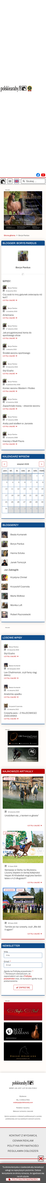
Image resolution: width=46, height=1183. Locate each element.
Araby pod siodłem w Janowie (18, 423)
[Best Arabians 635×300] (23, 1040)
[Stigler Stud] (23, 1020)
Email (7, 961)
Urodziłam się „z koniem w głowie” (22, 815)
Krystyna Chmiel (18, 577)
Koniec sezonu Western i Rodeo (19, 388)
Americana (8, 315)
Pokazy (20, 890)
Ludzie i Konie (9, 778)
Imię (6, 952)
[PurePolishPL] (23, 761)
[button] (10, 181)
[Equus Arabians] (23, 1060)
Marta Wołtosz (17, 596)
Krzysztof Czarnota (20, 586)
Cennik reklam (23, 1140)
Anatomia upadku (13, 694)
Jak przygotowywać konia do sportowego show (17, 334)
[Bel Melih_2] (23, 229)
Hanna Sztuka (17, 553)
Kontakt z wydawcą (23, 1135)
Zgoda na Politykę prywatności (18, 971)
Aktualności (9, 890)
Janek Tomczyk (18, 562)
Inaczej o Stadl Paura (13, 441)
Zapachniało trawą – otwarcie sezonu (21, 406)
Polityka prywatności (23, 1145)
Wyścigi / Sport (10, 833)
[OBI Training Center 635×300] (23, 745)
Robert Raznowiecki (20, 614)
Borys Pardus (12, 288)
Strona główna (9, 235)
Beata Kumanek (18, 534)
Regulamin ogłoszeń (23, 1151)
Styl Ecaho (8, 370)
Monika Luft (16, 605)
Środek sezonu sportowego (16, 353)
